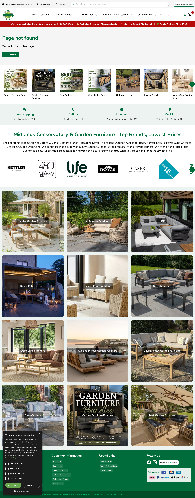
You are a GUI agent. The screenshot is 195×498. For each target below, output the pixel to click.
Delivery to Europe (60, 479)
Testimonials (58, 483)
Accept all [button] (13, 485)
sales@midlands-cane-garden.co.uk (18, 4)
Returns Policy (106, 470)
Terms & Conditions (108, 466)
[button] (22, 491)
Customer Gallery (60, 470)
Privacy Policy (106, 461)
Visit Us (62, 4)
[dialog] (22, 463)
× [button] (39, 433)
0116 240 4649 (45, 4)
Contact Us (57, 466)
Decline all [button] (31, 485)
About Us (57, 461)
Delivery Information (61, 475)
